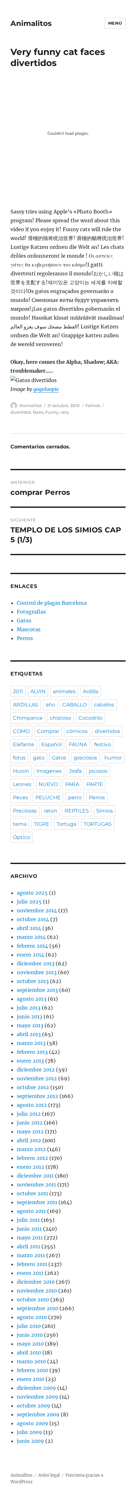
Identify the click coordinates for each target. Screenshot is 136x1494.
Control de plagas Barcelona (52, 603)
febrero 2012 (32, 1158)
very (64, 412)
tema (20, 824)
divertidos (20, 412)
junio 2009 (30, 1441)
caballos (104, 705)
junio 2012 (30, 1122)
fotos (19, 758)
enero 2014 (30, 954)
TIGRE (41, 824)
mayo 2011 (30, 1237)
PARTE (94, 784)
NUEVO (48, 784)
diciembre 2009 (36, 1388)
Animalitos (31, 23)
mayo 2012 (30, 1131)
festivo (102, 744)
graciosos (85, 758)
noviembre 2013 (37, 972)
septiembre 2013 (37, 990)
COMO (21, 731)
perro (75, 798)
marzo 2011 (31, 1255)
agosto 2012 (32, 1105)
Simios (104, 811)
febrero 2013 (32, 1052)
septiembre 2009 (38, 1414)
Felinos (92, 405)
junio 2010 (30, 1335)
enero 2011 (30, 1273)
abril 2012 (29, 1140)
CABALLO (74, 705)
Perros (25, 638)
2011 (18, 691)
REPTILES (77, 811)
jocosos (98, 771)
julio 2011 (28, 1220)
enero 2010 (30, 1379)
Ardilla (90, 691)
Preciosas (25, 811)
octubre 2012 (33, 1087)
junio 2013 (29, 1016)
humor (113, 758)
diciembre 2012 (36, 1069)
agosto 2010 (32, 1317)
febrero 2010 (32, 1370)
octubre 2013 (33, 981)
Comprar (48, 731)
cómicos (77, 731)
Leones (22, 784)
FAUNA (78, 744)
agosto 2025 (32, 893)
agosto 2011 (31, 1211)
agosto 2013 (31, 999)
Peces (20, 798)
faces (38, 412)
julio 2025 (29, 901)
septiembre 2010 (37, 1308)
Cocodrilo (90, 718)
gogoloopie (46, 389)
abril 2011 (28, 1246)
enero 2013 (30, 1061)
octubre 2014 (33, 919)
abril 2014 (29, 928)
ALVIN (38, 691)
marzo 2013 (31, 1043)
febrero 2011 (32, 1264)
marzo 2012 (31, 1149)
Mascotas (28, 629)
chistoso (60, 718)
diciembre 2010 (36, 1282)
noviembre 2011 (36, 1184)
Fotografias (31, 612)
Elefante (23, 744)
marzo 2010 (31, 1361)
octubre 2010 (33, 1299)
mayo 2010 (30, 1344)
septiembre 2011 (37, 1202)
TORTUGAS (97, 824)
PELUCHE (48, 798)
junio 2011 (29, 1229)
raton (50, 811)
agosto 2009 (32, 1423)
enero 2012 (30, 1167)
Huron (21, 771)
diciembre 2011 (35, 1176)
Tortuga (66, 824)
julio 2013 (28, 1008)
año (50, 705)
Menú (115, 23)
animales (64, 691)
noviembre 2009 (37, 1397)
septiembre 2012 (37, 1096)
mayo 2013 (30, 1025)
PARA (72, 784)
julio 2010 (29, 1326)
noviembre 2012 (37, 1078)
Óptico (21, 837)
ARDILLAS (25, 705)
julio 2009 (29, 1432)
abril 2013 (29, 1034)
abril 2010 (29, 1352)
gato (39, 758)
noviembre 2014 (37, 910)
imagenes (49, 771)
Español (51, 744)
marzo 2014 (31, 937)
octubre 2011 (32, 1193)
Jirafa (75, 771)
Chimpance (28, 718)
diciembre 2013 (35, 963)
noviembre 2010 (37, 1290)
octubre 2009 (33, 1405)
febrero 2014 (32, 946)
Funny (52, 412)
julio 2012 (29, 1114)
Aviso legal (49, 1475)
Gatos (24, 620)
